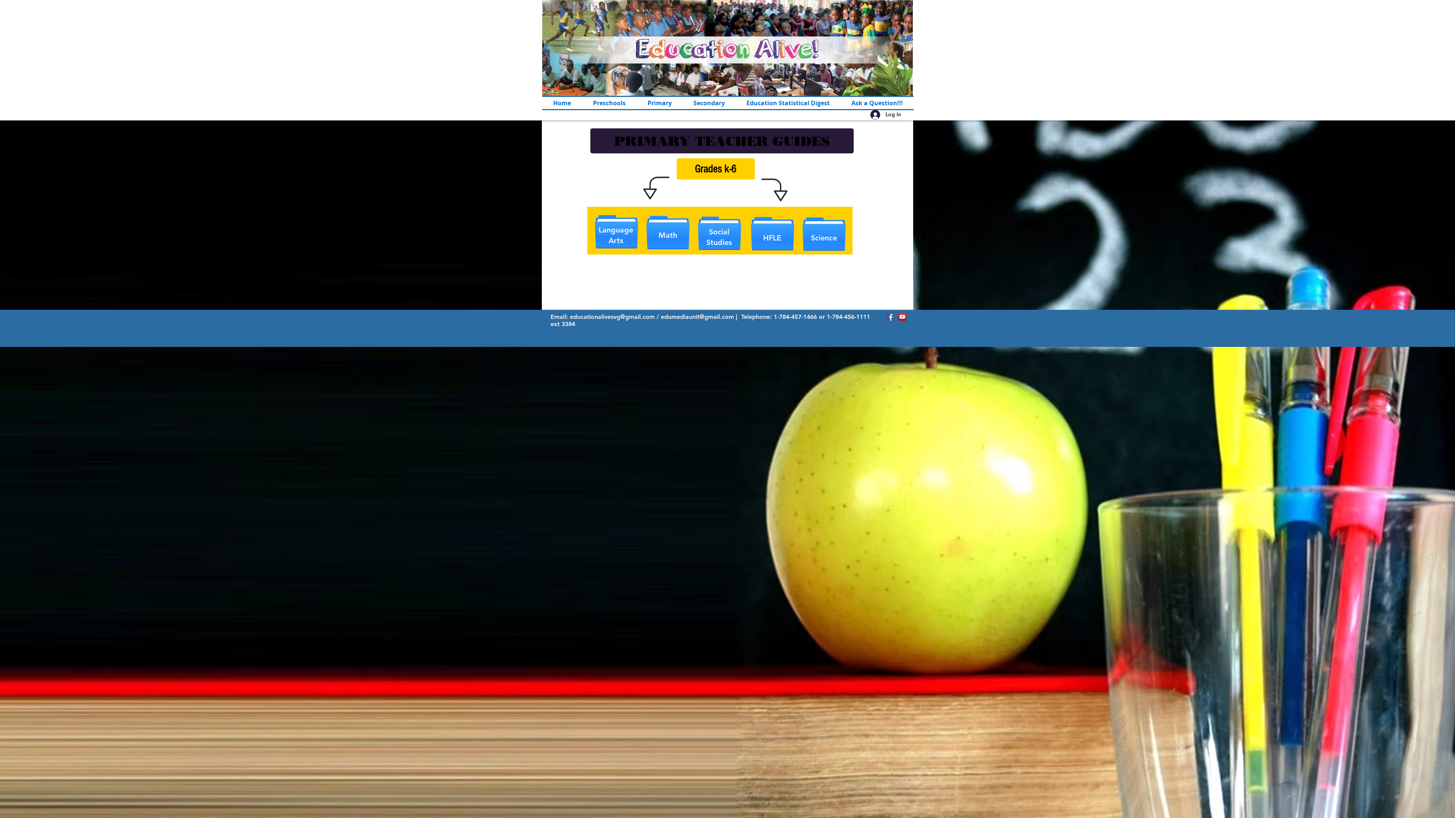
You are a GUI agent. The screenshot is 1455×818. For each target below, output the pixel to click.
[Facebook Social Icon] (890, 317)
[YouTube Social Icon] (902, 317)
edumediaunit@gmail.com (697, 316)
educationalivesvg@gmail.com (612, 316)
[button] (659, 103)
